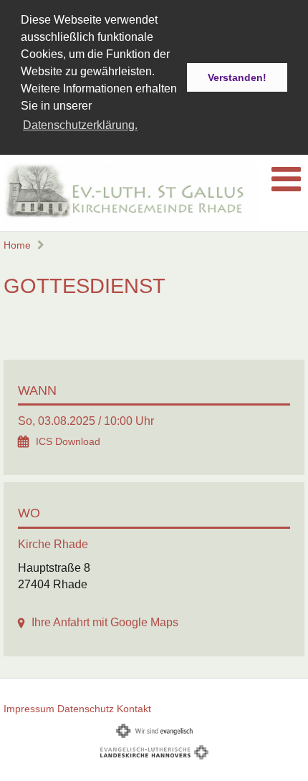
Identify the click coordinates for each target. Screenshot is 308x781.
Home (17, 245)
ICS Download (68, 441)
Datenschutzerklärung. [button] (80, 125)
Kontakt (134, 708)
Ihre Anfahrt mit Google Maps (105, 622)
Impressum (29, 708)
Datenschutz (85, 708)
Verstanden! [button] (237, 77)
